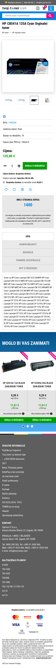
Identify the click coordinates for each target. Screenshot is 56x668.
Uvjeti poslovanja (10, 480)
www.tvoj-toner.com (43, 658)
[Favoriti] (6, 189)
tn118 (4, 591)
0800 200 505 (28, 2)
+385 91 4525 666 (15, 547)
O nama (5, 485)
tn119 (4, 595)
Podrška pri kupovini (11, 450)
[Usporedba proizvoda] (14, 189)
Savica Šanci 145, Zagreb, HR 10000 (18, 539)
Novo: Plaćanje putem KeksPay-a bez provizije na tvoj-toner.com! (13, 472)
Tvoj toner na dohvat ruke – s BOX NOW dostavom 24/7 (14, 459)
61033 (5, 565)
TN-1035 (6, 573)
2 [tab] (28, 426)
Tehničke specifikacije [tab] (28, 260)
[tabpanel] (14, 387)
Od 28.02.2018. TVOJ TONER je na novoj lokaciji (12, 506)
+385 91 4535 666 (39, 547)
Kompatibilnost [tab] (28, 244)
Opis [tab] (28, 236)
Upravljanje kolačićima (12, 515)
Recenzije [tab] (28, 252)
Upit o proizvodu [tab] (28, 268)
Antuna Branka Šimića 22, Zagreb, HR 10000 (22, 530)
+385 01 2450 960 (32, 544)
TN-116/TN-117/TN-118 (13, 586)
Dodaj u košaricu (35, 165)
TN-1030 (6, 569)
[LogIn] (38, 8)
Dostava (6, 498)
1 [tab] (23, 426)
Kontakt (5, 489)
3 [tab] (32, 426)
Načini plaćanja (9, 493)
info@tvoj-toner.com (43, 2)
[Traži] (50, 15)
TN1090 (5, 578)
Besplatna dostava (14, 2)
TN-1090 (6, 582)
